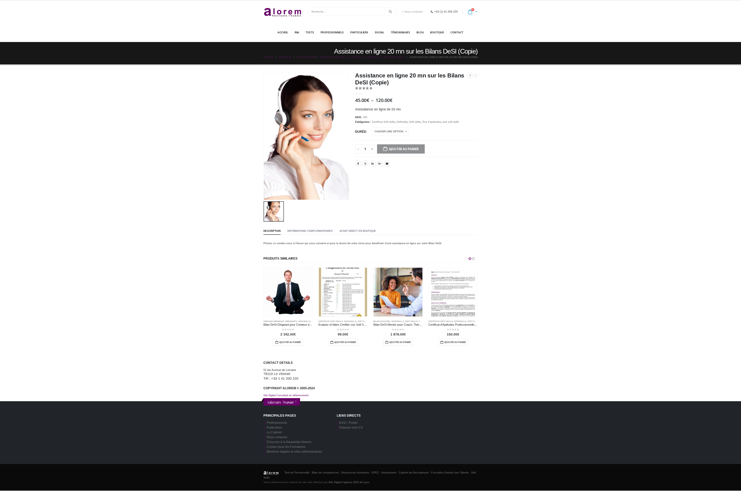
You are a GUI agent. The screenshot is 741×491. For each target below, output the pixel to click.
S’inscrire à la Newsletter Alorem (289, 442)
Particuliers (359, 32)
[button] (470, 258)
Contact (457, 32)
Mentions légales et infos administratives (294, 451)
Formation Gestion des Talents (450, 472)
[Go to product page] (288, 292)
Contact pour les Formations (286, 446)
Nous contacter (413, 11)
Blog (420, 32)
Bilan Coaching (381, 321)
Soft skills (414, 121)
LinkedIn (373, 164)
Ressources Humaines (355, 472)
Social (379, 32)
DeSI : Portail (348, 422)
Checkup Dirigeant (273, 321)
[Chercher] (390, 11)
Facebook (358, 164)
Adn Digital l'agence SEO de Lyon (348, 482)
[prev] (470, 75)
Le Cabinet (274, 432)
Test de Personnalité (296, 472)
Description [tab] (272, 231)
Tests (309, 32)
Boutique (437, 32)
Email (387, 164)
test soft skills (451, 121)
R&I (297, 32)
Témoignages (400, 32)
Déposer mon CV (351, 427)
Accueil (282, 32)
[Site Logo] (282, 12)
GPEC (375, 472)
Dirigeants (291, 321)
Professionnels (332, 32)
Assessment (388, 472)
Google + (380, 164)
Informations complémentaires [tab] (310, 231)
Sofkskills (402, 121)
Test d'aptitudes (431, 121)
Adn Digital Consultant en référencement (286, 395)
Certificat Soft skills (383, 121)
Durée (360, 131)
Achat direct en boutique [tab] (357, 231)
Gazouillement (365, 164)
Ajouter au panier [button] (290, 342)
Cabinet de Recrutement (414, 472)
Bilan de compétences (325, 472)
